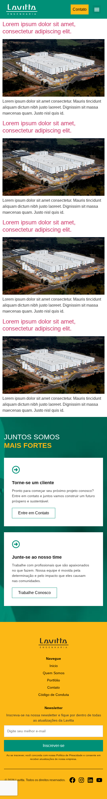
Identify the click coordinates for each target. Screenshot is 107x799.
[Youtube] (99, 780)
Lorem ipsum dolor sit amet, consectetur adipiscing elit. (39, 28)
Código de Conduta (53, 695)
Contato (53, 687)
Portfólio (53, 680)
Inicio (54, 666)
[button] (97, 9)
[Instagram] (81, 780)
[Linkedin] (90, 780)
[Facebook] (72, 780)
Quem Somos (53, 673)
